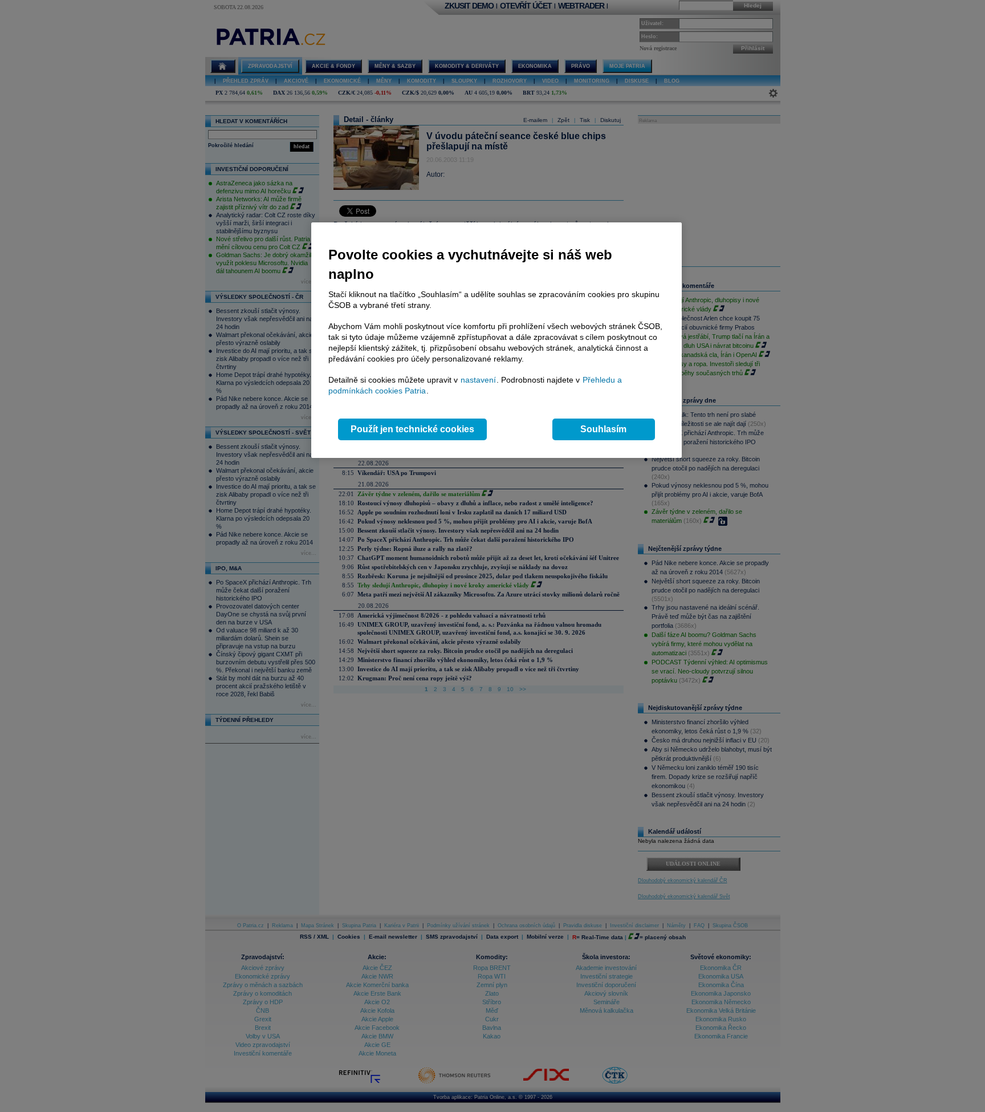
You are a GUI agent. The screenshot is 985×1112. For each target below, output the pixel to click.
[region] (496, 340)
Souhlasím (603, 429)
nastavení (478, 379)
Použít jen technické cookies (412, 429)
